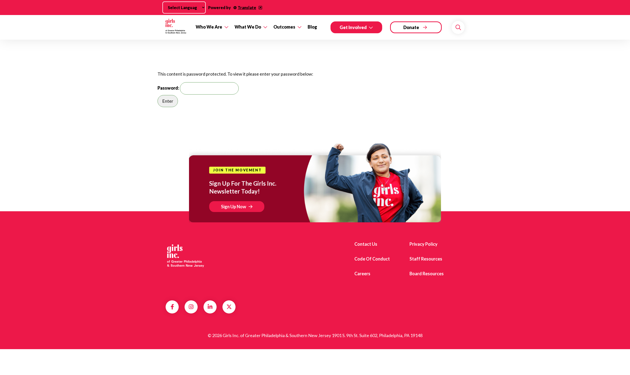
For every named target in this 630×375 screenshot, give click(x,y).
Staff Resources (426, 258)
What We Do (248, 27)
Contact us (365, 244)
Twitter (229, 307)
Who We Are (209, 27)
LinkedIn (210, 307)
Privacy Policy (424, 244)
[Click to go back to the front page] (177, 27)
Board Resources (427, 273)
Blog (312, 27)
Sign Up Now (233, 206)
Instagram (191, 307)
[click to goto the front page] (185, 257)
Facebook (172, 307)
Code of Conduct (372, 258)
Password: (169, 88)
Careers (362, 273)
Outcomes (284, 27)
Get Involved (353, 27)
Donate (411, 27)
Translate (247, 7)
